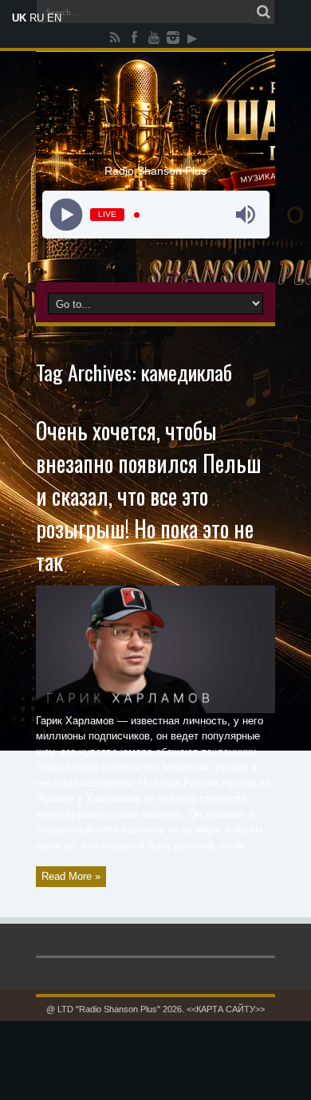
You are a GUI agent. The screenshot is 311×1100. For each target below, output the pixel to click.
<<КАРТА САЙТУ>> (226, 1009)
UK (19, 18)
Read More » (70, 876)
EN (54, 18)
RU (37, 18)
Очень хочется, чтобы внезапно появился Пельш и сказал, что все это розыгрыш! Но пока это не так (149, 496)
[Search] (263, 12)
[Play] (65, 215)
